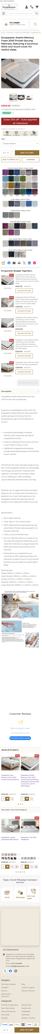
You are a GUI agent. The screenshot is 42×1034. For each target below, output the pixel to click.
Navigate (5, 980)
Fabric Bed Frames (8, 1008)
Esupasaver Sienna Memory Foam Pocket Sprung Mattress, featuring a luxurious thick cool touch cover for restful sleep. (26, 300)
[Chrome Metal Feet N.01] (2, 858)
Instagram (5, 987)
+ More (19, 854)
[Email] (14, 262)
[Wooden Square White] (9, 858)
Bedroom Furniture (28, 1018)
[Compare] (17, 867)
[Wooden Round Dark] (15, 858)
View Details (7, 288)
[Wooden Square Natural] (5, 858)
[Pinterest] (34, 262)
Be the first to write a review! (20, 738)
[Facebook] (9, 262)
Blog (23, 984)
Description (6, 391)
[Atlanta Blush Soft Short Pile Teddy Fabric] (5, 854)
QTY (4, 152)
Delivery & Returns (28, 991)
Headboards (26, 1011)
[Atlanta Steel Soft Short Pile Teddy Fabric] (12, 854)
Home (3, 32)
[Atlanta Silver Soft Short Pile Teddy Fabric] (9, 854)
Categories (6, 1001)
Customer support (28, 987)
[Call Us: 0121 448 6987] (31, 7)
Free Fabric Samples (8, 984)
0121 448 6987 (16, 963)
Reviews (4, 991)
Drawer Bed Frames (8, 1011)
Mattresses (25, 1015)
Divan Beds (5, 1015)
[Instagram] (16, 971)
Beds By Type (26, 1005)
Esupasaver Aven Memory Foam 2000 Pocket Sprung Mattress (27, 363)
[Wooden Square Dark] (12, 858)
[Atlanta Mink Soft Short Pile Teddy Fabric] (15, 854)
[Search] (36, 13)
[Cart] (37, 7)
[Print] (19, 262)
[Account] (26, 7)
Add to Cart (27, 153)
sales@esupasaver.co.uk (19, 966)
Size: (3, 139)
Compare (30, 160)
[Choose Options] (7, 799)
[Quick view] (12, 799)
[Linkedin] (29, 262)
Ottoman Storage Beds (9, 1005)
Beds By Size (26, 1008)
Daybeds (4, 1018)
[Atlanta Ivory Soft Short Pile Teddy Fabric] (2, 854)
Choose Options (24, 291)
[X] (24, 262)
